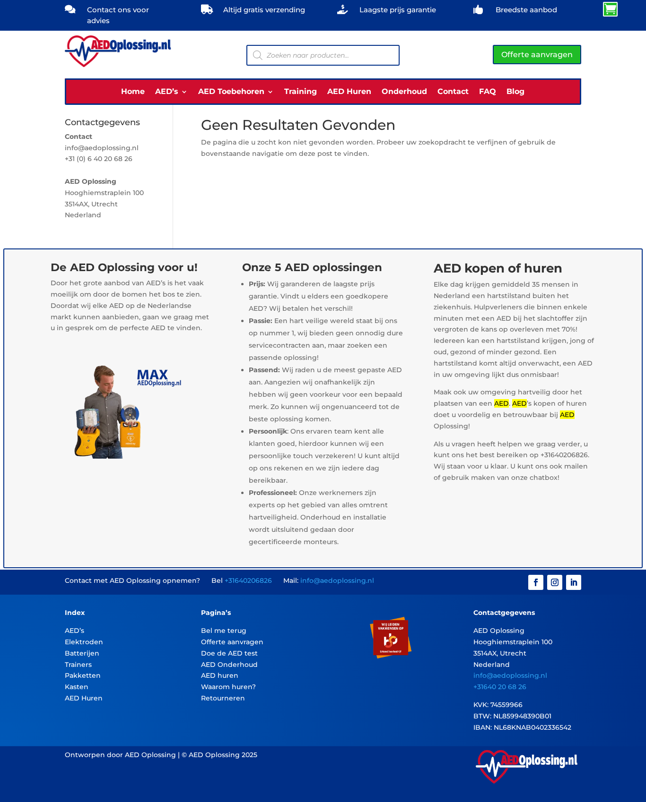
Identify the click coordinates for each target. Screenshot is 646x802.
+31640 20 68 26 (499, 687)
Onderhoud (404, 92)
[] (527, 13)
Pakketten (83, 675)
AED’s (166, 92)
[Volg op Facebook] (535, 582)
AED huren (219, 675)
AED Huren (349, 92)
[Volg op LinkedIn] (573, 582)
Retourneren (223, 698)
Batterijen (82, 653)
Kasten (76, 687)
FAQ (487, 92)
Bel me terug (223, 630)
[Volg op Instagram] (554, 582)
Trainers (78, 664)
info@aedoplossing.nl (337, 580)
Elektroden (84, 642)
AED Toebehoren (231, 92)
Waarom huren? (228, 687)
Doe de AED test (229, 653)
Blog (515, 92)
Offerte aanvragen (537, 54)
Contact (453, 92)
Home (133, 92)
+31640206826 (248, 580)
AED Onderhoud (229, 664)
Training (300, 92)
